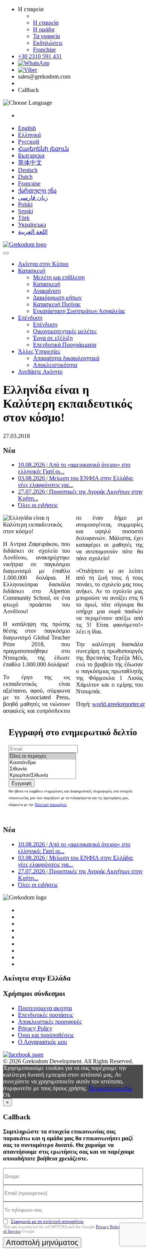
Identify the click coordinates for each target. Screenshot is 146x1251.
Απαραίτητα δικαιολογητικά (66, 358)
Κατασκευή (31, 270)
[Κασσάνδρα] (42, 763)
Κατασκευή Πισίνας (56, 304)
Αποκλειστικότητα (55, 365)
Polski (25, 204)
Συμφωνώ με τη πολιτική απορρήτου (47, 1221)
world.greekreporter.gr (118, 704)
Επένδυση (30, 318)
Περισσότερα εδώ (110, 1088)
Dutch (25, 177)
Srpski (25, 211)
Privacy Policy (35, 1028)
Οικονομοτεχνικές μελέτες (65, 331)
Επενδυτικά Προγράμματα (64, 344)
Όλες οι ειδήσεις (38, 505)
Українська (32, 224)
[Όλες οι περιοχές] (42, 756)
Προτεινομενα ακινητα (45, 1008)
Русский (28, 141)
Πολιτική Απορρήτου (51, 805)
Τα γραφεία (46, 36)
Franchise (44, 49)
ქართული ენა (37, 190)
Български (31, 155)
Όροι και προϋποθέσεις (46, 1035)
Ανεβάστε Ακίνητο (40, 371)
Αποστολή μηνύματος (42, 1242)
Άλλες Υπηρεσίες (39, 351)
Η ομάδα (43, 29)
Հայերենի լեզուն (43, 148)
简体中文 (30, 162)
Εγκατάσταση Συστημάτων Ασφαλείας (79, 311)
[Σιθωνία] (42, 769)
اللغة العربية (33, 232)
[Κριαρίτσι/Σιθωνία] (42, 775)
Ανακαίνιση (47, 291)
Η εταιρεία (45, 22)
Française (29, 183)
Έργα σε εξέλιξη (53, 338)
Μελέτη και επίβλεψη (59, 277)
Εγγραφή (21, 783)
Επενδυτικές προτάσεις (45, 1015)
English (27, 128)
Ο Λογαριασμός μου (42, 1042)
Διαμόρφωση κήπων (57, 297)
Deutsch (27, 170)
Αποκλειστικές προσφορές (50, 1021)
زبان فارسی (33, 197)
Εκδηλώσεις (48, 43)
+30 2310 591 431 (40, 56)
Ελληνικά (29, 135)
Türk (24, 218)
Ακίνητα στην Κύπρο (43, 264)
